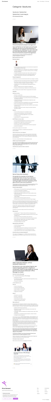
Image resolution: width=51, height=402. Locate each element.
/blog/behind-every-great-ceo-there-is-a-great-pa (21, 146)
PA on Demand (5, 1)
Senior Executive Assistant (20, 174)
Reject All (10, 398)
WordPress (47, 399)
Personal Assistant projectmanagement (24, 44)
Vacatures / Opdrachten (20, 12)
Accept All (15, 398)
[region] (10, 396)
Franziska (25, 340)
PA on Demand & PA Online (18, 16)
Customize (5, 398)
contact (22, 142)
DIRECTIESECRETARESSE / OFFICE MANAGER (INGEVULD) (22, 263)
